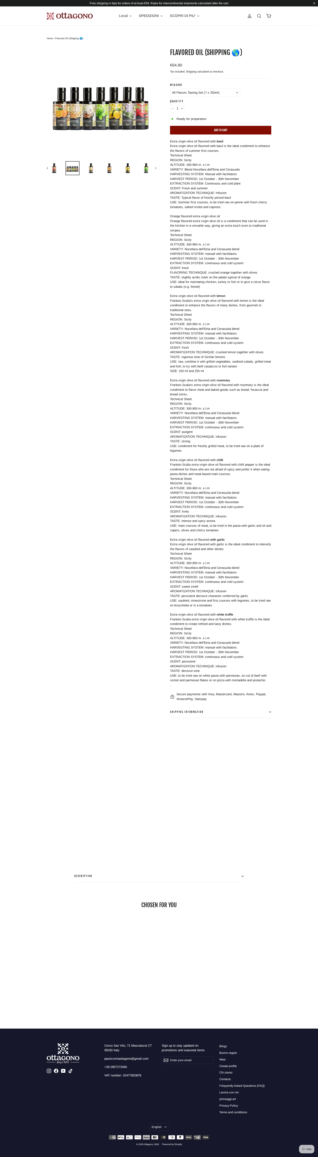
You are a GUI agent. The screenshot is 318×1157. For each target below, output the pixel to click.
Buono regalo (228, 1052)
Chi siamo (225, 1072)
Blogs (223, 1046)
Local (124, 16)
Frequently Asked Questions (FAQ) (242, 1085)
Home (50, 38)
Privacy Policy (228, 1105)
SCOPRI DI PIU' (183, 16)
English (157, 1126)
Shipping (191, 71)
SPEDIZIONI (149, 16)
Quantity (176, 101)
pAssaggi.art (227, 1099)
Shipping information (186, 711)
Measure (176, 84)
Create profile (228, 1066)
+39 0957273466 (115, 1067)
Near (222, 1059)
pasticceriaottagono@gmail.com (126, 1058)
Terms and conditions (233, 1112)
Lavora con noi (229, 1092)
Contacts (225, 1079)
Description (83, 876)
